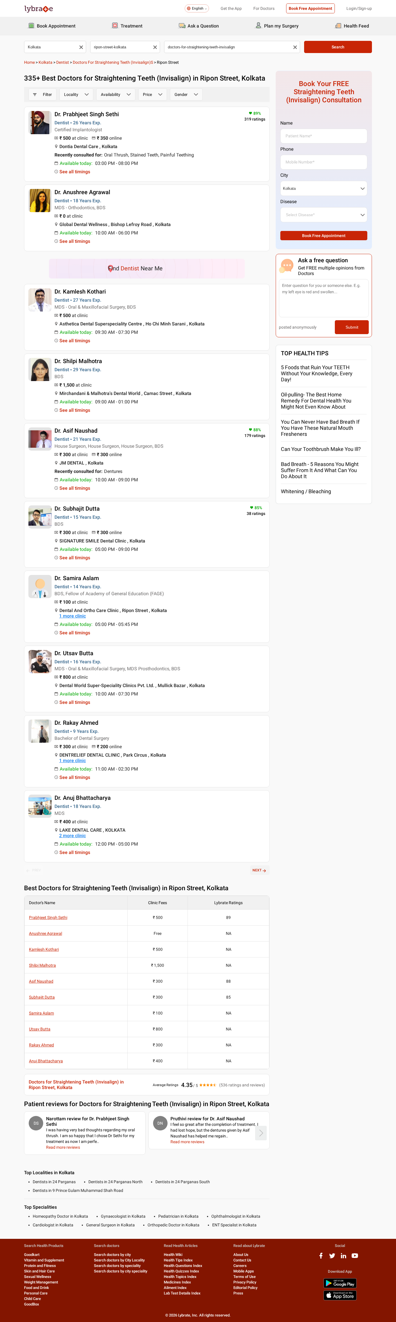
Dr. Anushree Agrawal (82, 192)
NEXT (257, 870)
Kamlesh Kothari (44, 949)
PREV (36, 870)
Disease (288, 201)
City (284, 175)
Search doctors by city (112, 1254)
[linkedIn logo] (343, 1258)
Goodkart (31, 1254)
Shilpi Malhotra (42, 965)
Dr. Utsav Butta (74, 653)
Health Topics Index (180, 1276)
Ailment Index (175, 1287)
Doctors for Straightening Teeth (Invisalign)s (113, 62)
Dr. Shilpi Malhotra (78, 361)
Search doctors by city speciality (120, 1271)
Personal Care (36, 1293)
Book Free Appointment (310, 8)
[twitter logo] (332, 1258)
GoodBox (31, 1304)
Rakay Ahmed (41, 1045)
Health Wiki (173, 1254)
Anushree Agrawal (45, 933)
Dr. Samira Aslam (77, 578)
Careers (240, 1265)
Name (286, 123)
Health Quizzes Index (181, 1271)
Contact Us (242, 1260)
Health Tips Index (178, 1260)
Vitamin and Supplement (44, 1260)
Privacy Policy (244, 1282)
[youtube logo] (354, 1258)
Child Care (32, 1298)
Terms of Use (244, 1276)
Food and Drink (36, 1287)
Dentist (62, 62)
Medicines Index (177, 1282)
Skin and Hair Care (39, 1271)
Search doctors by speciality (117, 1265)
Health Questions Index (183, 1265)
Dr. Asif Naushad (76, 430)
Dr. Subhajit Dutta (77, 508)
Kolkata (45, 62)
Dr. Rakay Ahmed (76, 722)
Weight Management (41, 1282)
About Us (240, 1254)
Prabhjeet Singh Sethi (48, 917)
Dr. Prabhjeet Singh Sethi (87, 114)
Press (238, 1293)
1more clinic (72, 616)
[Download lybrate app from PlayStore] (340, 1287)
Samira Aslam (41, 1013)
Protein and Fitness (40, 1265)
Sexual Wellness (37, 1276)
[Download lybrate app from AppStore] (340, 1299)
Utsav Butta (39, 1029)
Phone (286, 149)
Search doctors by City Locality (119, 1260)
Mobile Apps (243, 1271)
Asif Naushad (41, 981)
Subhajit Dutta (42, 997)
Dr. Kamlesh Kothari (80, 291)
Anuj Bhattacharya (46, 1061)
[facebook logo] (320, 1258)
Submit (352, 327)
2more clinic (72, 835)
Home (29, 62)
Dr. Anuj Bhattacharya (83, 797)
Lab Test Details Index (182, 1293)
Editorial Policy (245, 1287)
